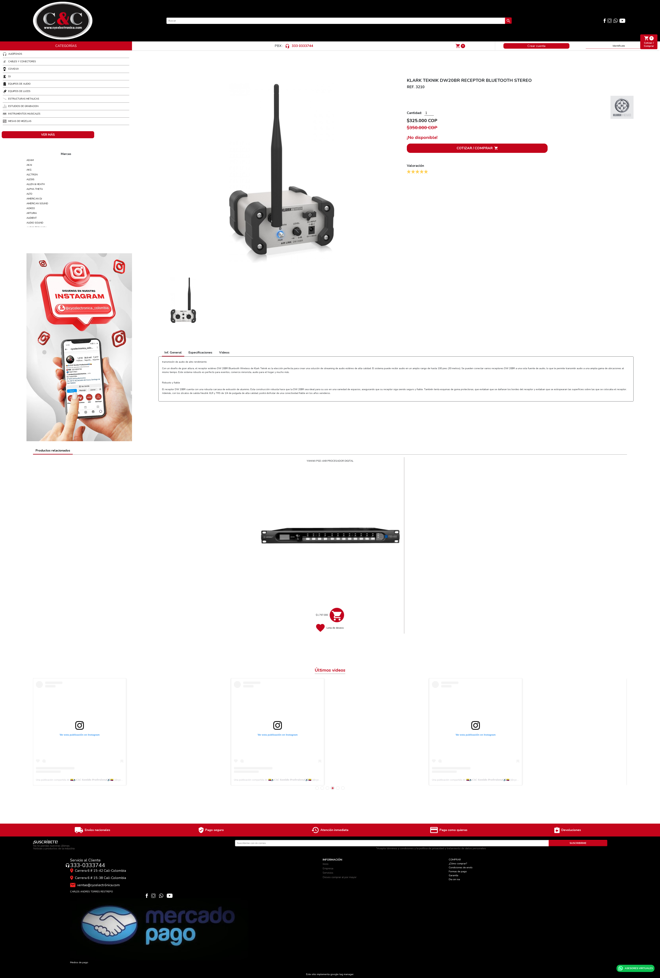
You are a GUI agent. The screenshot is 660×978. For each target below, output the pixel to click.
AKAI (29, 165)
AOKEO (30, 208)
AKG (28, 169)
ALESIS (30, 179)
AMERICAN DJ (34, 198)
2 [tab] (322, 788)
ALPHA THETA (34, 189)
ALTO (29, 193)
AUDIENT (31, 218)
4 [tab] (332, 788)
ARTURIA (31, 213)
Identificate (619, 45)
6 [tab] (343, 788)
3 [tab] (327, 788)
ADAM (30, 160)
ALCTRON (32, 174)
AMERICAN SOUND (37, 203)
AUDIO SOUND (34, 222)
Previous (40, 731)
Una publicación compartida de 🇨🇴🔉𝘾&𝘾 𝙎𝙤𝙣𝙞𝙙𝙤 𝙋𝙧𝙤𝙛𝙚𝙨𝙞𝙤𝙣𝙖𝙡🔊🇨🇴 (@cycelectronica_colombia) (90, 779)
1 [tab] (317, 788)
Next (619, 731)
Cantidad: (415, 113)
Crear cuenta (536, 46)
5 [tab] (337, 788)
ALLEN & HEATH (35, 184)
